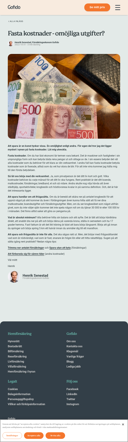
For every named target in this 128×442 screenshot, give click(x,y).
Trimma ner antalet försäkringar (26, 247)
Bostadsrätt (15, 346)
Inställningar (12, 435)
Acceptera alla (33, 435)
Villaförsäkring (17, 366)
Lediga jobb (73, 366)
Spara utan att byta (60, 247)
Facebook (72, 389)
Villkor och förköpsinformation (26, 404)
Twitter (70, 399)
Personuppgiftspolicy (21, 399)
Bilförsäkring (16, 351)
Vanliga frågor (75, 356)
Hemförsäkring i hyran (21, 371)
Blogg (70, 361)
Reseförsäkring (17, 356)
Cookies (13, 389)
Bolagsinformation (19, 394)
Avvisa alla (55, 435)
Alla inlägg (16, 21)
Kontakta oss (74, 346)
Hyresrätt (13, 341)
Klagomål (72, 351)
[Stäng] (123, 424)
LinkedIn (71, 394)
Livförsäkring (16, 361)
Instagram (72, 404)
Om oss (71, 341)
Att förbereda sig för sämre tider (26, 253)
